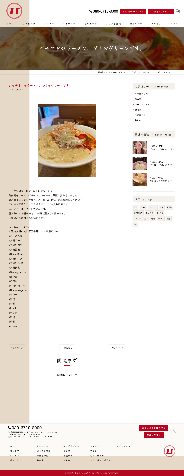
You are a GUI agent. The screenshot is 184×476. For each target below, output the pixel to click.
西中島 (143, 207)
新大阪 (169, 207)
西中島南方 (138, 213)
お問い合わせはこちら (133, 11)
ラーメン (152, 207)
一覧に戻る (67, 347)
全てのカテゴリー (143, 93)
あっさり (149, 213)
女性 (161, 207)
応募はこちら (160, 11)
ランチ (160, 218)
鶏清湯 (138, 109)
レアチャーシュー (141, 218)
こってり (159, 213)
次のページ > (117, 347)
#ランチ (73, 375)
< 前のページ (17, 347)
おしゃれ (139, 120)
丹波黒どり (140, 114)
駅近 (135, 224)
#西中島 (60, 375)
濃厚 (168, 218)
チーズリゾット (142, 104)
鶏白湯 (138, 99)
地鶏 (153, 218)
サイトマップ (124, 446)
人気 (135, 207)
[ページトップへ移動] (173, 431)
